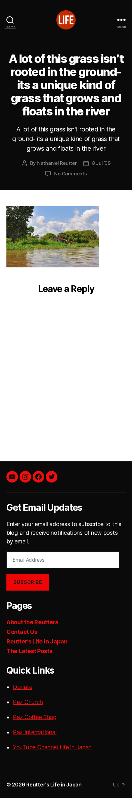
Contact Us (21, 631)
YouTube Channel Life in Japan (52, 747)
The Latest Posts (29, 651)
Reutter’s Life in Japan (37, 641)
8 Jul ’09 (101, 163)
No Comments (70, 174)
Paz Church (28, 702)
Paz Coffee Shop (34, 717)
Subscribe (27, 582)
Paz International (34, 732)
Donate (22, 687)
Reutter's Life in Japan (54, 784)
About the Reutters (32, 622)
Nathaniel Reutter (57, 163)
